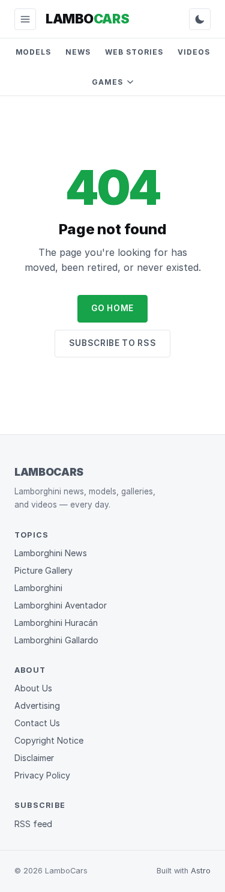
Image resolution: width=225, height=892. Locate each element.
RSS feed (33, 824)
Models (34, 51)
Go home (112, 308)
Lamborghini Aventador (60, 605)
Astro (201, 870)
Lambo (87, 18)
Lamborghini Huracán (56, 622)
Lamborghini (38, 588)
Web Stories (134, 51)
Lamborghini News (50, 553)
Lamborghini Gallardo (56, 640)
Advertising (37, 705)
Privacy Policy (42, 775)
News (78, 51)
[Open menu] (25, 19)
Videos (194, 51)
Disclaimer (34, 758)
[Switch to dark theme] (200, 19)
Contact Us (37, 723)
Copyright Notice (48, 740)
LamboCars (48, 472)
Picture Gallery (43, 570)
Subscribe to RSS (113, 343)
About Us (33, 688)
